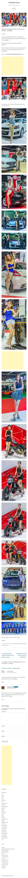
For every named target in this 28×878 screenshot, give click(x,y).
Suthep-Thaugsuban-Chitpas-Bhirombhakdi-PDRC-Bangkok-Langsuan (8, 655)
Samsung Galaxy (5, 822)
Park (2, 814)
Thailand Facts (14, 3)
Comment (4, 711)
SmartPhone (4, 828)
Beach (3, 795)
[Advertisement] (12, 66)
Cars (2, 801)
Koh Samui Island (5, 859)
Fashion (19, 643)
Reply (3, 682)
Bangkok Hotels (5, 855)
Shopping (3, 823)
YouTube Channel (5, 852)
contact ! (3, 847)
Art (2, 794)
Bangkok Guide (5, 856)
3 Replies (3, 33)
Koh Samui (4, 812)
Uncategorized (4, 837)
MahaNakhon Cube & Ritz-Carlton (8, 848)
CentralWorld (4, 803)
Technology (4, 830)
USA (2, 839)
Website (3, 736)
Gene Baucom (10, 671)
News (3, 853)
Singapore (4, 866)
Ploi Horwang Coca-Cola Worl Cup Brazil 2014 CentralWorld (21, 655)
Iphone (3, 811)
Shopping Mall (4, 825)
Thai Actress (4, 831)
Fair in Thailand (14, 643)
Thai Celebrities (5, 833)
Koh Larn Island (5, 864)
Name (3, 726)
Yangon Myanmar (5, 850)
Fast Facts (3, 867)
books (3, 798)
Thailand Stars (4, 836)
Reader (3, 820)
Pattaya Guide (5, 863)
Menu (14, 8)
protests (3, 817)
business (3, 800)
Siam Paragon (4, 826)
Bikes (3, 797)
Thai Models (23, 643)
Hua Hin (3, 858)
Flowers (3, 809)
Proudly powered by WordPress (7, 875)
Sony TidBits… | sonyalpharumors (13, 668)
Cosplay (3, 805)
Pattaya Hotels (4, 861)
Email (3, 731)
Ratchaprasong (5, 819)
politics (3, 816)
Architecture (4, 792)
